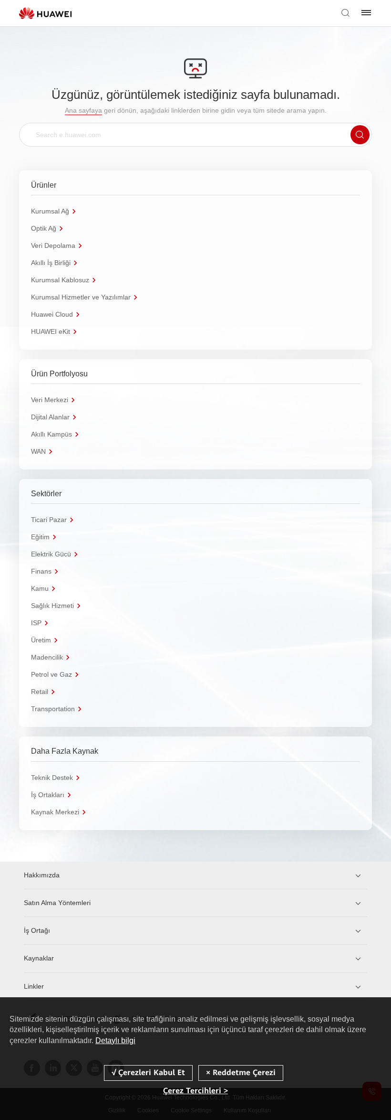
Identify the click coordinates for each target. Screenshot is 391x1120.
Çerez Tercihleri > (195, 1090)
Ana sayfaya (83, 110)
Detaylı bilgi (115, 1040)
